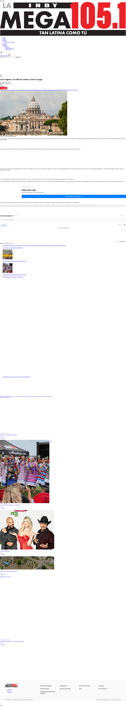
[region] (63, 228)
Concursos (5, 45)
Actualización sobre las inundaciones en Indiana (9, 571)
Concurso (7, 47)
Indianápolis (3, 433)
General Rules (8, 49)
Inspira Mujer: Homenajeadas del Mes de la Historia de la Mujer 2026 (12, 641)
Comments (2, 86)
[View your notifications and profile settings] (1, 52)
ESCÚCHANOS (3, 55)
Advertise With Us (44, 688)
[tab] (3, 225)
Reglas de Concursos (9, 48)
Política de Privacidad (45, 685)
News (1, 76)
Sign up (123, 215)
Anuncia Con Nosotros (10, 42)
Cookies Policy (63, 685)
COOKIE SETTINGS (84, 685)
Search (1, 57)
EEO (80, 688)
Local (2, 503)
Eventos (4, 43)
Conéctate (5, 41)
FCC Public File (103, 688)
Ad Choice (101, 685)
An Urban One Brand (116, 699)
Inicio (4, 37)
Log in (120, 215)
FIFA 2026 (5, 44)
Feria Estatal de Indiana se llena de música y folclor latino (10, 505)
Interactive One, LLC (18, 699)
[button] (63, 75)
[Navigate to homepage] (63, 19)
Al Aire (4, 38)
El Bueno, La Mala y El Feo (5, 551)
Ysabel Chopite (8, 433)
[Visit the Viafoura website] (123, 241)
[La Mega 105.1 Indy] (11, 686)
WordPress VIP (105, 699)
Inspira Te (5, 40)
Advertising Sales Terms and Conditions (47, 692)
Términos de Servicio (65, 688)
